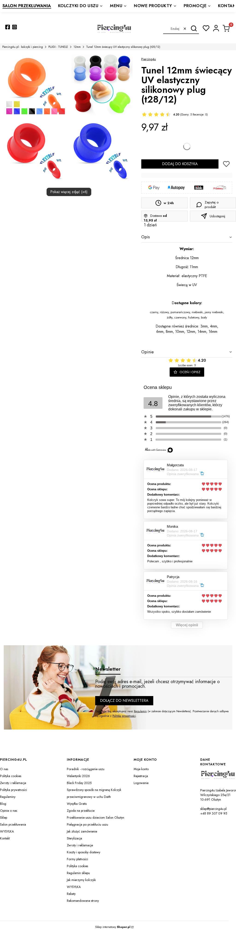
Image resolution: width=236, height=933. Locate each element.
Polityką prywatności (124, 716)
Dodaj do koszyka (180, 164)
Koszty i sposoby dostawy (83, 852)
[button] (194, 29)
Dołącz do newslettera (124, 700)
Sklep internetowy (112, 927)
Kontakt (5, 838)
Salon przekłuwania (13, 824)
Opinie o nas (8, 810)
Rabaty (71, 893)
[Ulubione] (206, 28)
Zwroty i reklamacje (13, 783)
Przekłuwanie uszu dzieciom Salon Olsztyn (95, 817)
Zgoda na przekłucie (80, 810)
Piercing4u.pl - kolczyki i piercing (22, 47)
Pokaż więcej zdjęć (69, 191)
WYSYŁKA (7, 831)
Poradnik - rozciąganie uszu (85, 769)
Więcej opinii (187, 625)
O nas (4, 769)
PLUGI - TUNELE (58, 47)
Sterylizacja (74, 838)
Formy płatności (77, 859)
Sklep (3, 817)
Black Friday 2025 (79, 783)
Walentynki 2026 (78, 776)
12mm (77, 47)
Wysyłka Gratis (77, 803)
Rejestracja (141, 776)
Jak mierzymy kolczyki (81, 880)
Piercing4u (148, 59)
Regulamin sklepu (78, 873)
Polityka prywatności (13, 790)
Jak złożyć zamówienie (82, 831)
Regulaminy (7, 796)
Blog (3, 803)
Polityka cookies (10, 776)
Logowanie (141, 783)
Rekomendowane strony (83, 900)
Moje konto (141, 769)
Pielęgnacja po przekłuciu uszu (87, 824)
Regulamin (140, 711)
